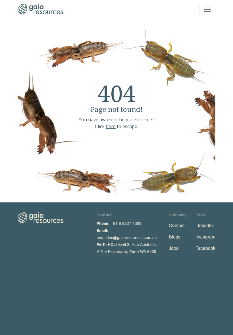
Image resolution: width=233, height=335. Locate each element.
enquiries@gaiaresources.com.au (127, 237)
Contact (176, 225)
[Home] (40, 9)
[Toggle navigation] (207, 9)
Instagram (205, 236)
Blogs (174, 236)
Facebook (205, 248)
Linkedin (204, 225)
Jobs (173, 248)
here (111, 126)
